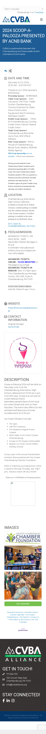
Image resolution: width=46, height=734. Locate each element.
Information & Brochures (19, 620)
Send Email (13, 327)
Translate (39, 12)
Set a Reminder (23, 603)
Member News (31, 612)
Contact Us (34, 617)
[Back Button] (5, 71)
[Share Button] (10, 71)
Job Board (24, 617)
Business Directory (15, 612)
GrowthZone (33, 718)
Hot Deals (30, 615)
